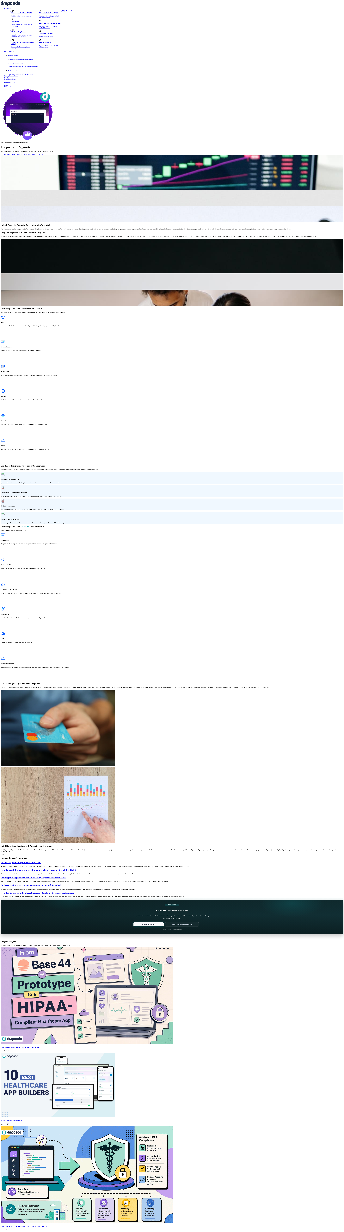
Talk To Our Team (11, 154)
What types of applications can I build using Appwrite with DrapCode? (33, 877)
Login (6, 82)
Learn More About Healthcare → (66, 11)
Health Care (7, 9)
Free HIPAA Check (9, 79)
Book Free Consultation (32, 154)
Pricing (6, 77)
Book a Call (11, 82)
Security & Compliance (11, 76)
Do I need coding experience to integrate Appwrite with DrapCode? (32, 885)
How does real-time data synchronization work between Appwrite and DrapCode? (38, 870)
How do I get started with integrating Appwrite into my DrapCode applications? (37, 893)
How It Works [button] (8, 51)
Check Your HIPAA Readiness (182, 924)
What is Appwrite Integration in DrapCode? (21, 862)
